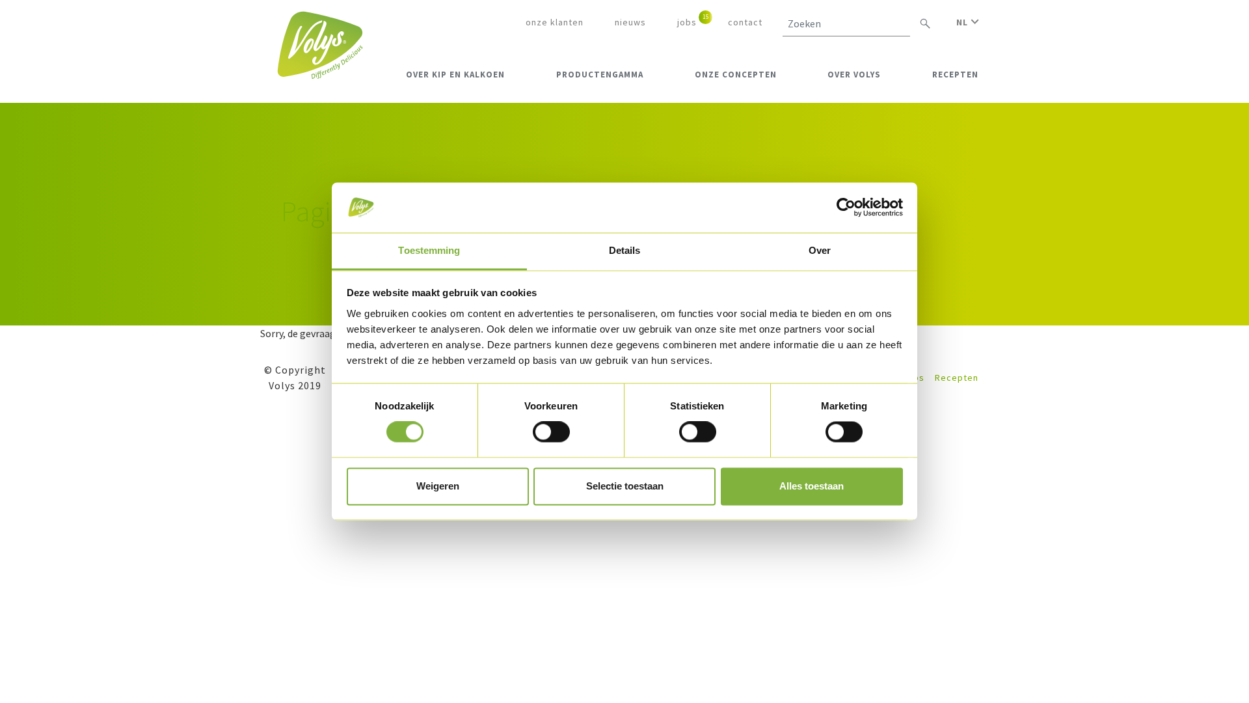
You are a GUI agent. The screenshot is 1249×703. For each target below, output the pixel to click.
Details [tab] (625, 250)
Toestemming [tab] (429, 250)
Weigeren (437, 485)
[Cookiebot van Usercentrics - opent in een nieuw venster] (846, 207)
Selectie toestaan (625, 485)
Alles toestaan (811, 485)
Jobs (687, 22)
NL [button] (963, 22)
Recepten (955, 74)
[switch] (551, 432)
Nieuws (630, 22)
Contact (745, 22)
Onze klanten (555, 22)
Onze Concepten (736, 74)
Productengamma (599, 74)
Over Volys (854, 74)
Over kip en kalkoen (455, 74)
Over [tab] (820, 250)
